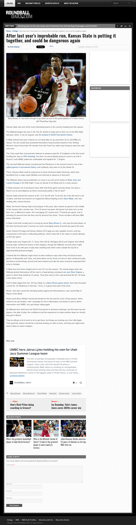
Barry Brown (15, 393)
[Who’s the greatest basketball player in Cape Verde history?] (18, 436)
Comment (10, 465)
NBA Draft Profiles (32, 3)
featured (52, 393)
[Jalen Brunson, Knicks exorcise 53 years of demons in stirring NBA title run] (73, 436)
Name (9, 484)
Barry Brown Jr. (55, 223)
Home (8, 31)
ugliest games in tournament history (21, 167)
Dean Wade (68, 199)
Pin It (51, 46)
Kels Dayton (15, 47)
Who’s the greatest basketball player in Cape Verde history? (18, 440)
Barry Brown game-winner (58, 283)
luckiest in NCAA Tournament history (57, 135)
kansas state (64, 393)
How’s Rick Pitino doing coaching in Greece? (22, 406)
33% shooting (29, 156)
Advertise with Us (52, 3)
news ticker (76, 393)
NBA (19, 3)
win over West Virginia (72, 272)
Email (9, 491)
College (10, 3)
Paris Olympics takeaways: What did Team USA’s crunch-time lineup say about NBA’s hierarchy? (55, 26)
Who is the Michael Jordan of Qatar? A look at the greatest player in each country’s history (45, 443)
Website (9, 498)
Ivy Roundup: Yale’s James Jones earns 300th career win (66, 406)
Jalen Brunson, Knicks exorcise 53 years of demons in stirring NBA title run (73, 441)
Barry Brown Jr (29, 393)
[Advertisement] (83, 15)
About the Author (71, 3)
